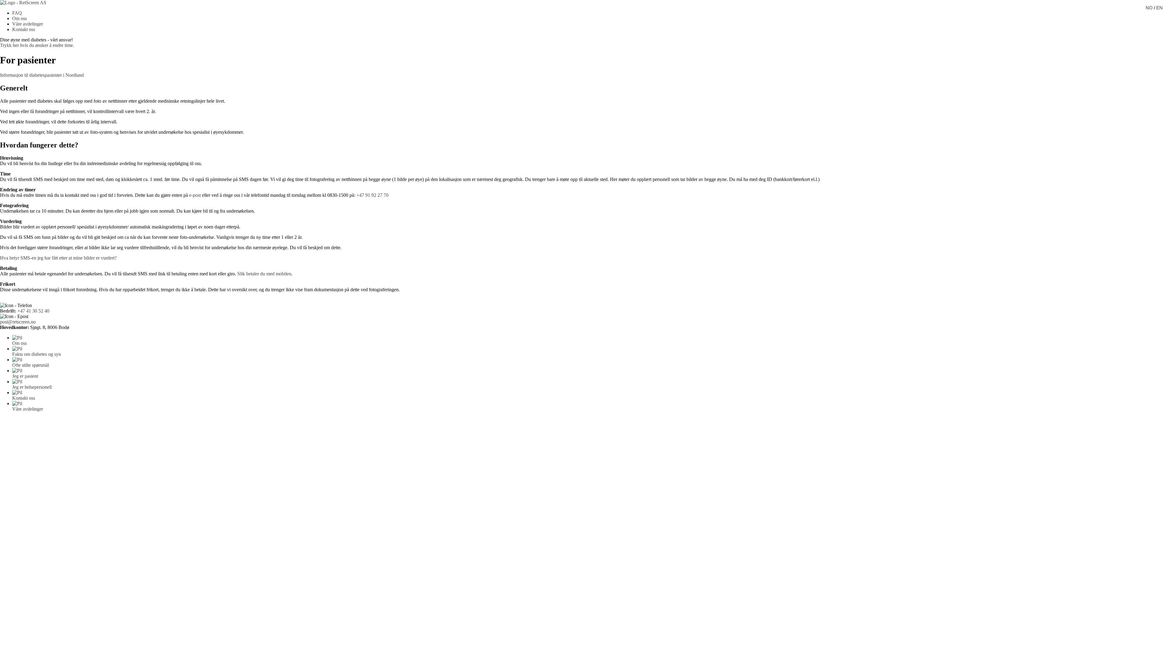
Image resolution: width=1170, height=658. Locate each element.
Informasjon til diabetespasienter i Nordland (42, 75)
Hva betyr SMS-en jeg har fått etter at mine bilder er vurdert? (58, 257)
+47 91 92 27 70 (372, 195)
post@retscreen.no (18, 321)
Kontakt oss (23, 29)
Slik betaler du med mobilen (264, 273)
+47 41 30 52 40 (24, 310)
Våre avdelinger (27, 24)
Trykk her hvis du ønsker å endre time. (37, 45)
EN (1159, 7)
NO (1149, 7)
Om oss (19, 18)
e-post (195, 195)
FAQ (17, 13)
